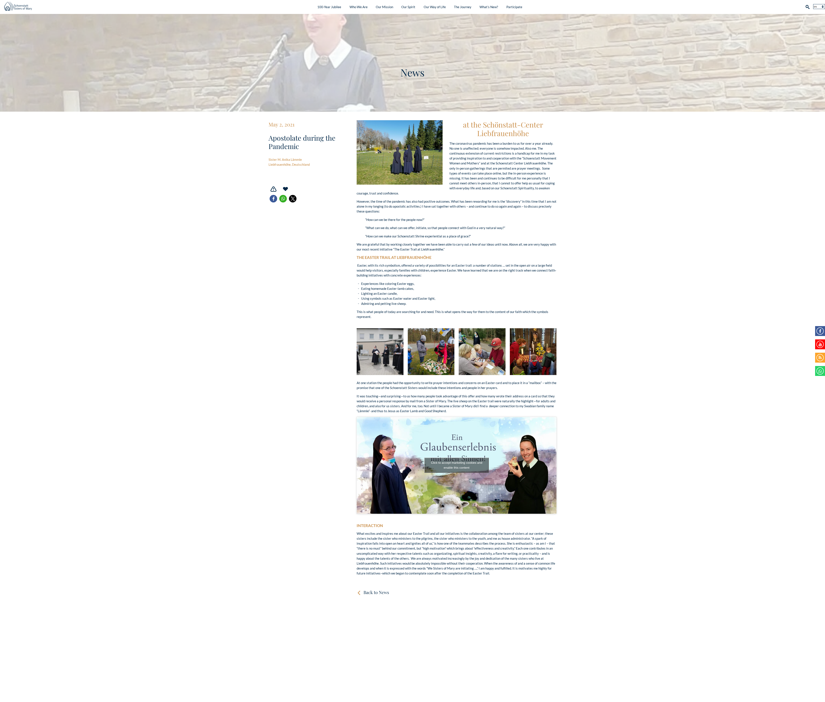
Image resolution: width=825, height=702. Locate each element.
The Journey (462, 7)
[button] (273, 198)
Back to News (376, 592)
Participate (514, 7)
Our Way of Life (435, 7)
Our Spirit (408, 7)
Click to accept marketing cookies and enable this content (456, 465)
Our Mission (384, 7)
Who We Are (359, 7)
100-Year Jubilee (329, 7)
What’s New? (489, 7)
